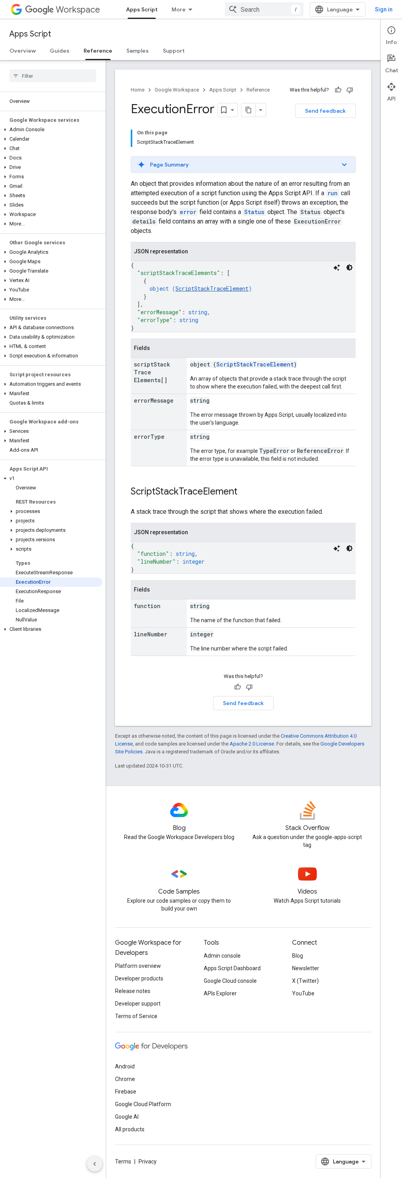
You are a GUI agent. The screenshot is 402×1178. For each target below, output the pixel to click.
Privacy (148, 1161)
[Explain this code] (337, 267)
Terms (123, 1161)
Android (125, 1066)
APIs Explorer (220, 993)
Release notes (132, 991)
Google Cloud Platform (143, 1104)
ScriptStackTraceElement (212, 288)
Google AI (127, 1117)
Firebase (125, 1091)
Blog (297, 956)
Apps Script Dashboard (232, 968)
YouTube (303, 993)
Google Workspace (177, 90)
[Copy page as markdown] (248, 110)
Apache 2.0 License (252, 744)
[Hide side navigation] (94, 1164)
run (332, 193)
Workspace (78, 9)
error (188, 212)
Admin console (222, 956)
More (179, 9)
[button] (51, 129)
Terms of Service (136, 1016)
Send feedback (325, 110)
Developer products (139, 978)
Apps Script (141, 9)
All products (129, 1129)
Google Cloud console (230, 981)
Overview (22, 50)
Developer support (138, 1003)
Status (254, 212)
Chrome (125, 1079)
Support (174, 50)
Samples (137, 50)
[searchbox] (52, 76)
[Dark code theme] (349, 267)
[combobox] (264, 9)
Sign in (384, 9)
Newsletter (305, 968)
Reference (98, 50)
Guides (59, 50)
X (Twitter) (305, 981)
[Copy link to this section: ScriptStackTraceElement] (245, 492)
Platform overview (138, 966)
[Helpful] (338, 90)
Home (137, 90)
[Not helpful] (350, 90)
